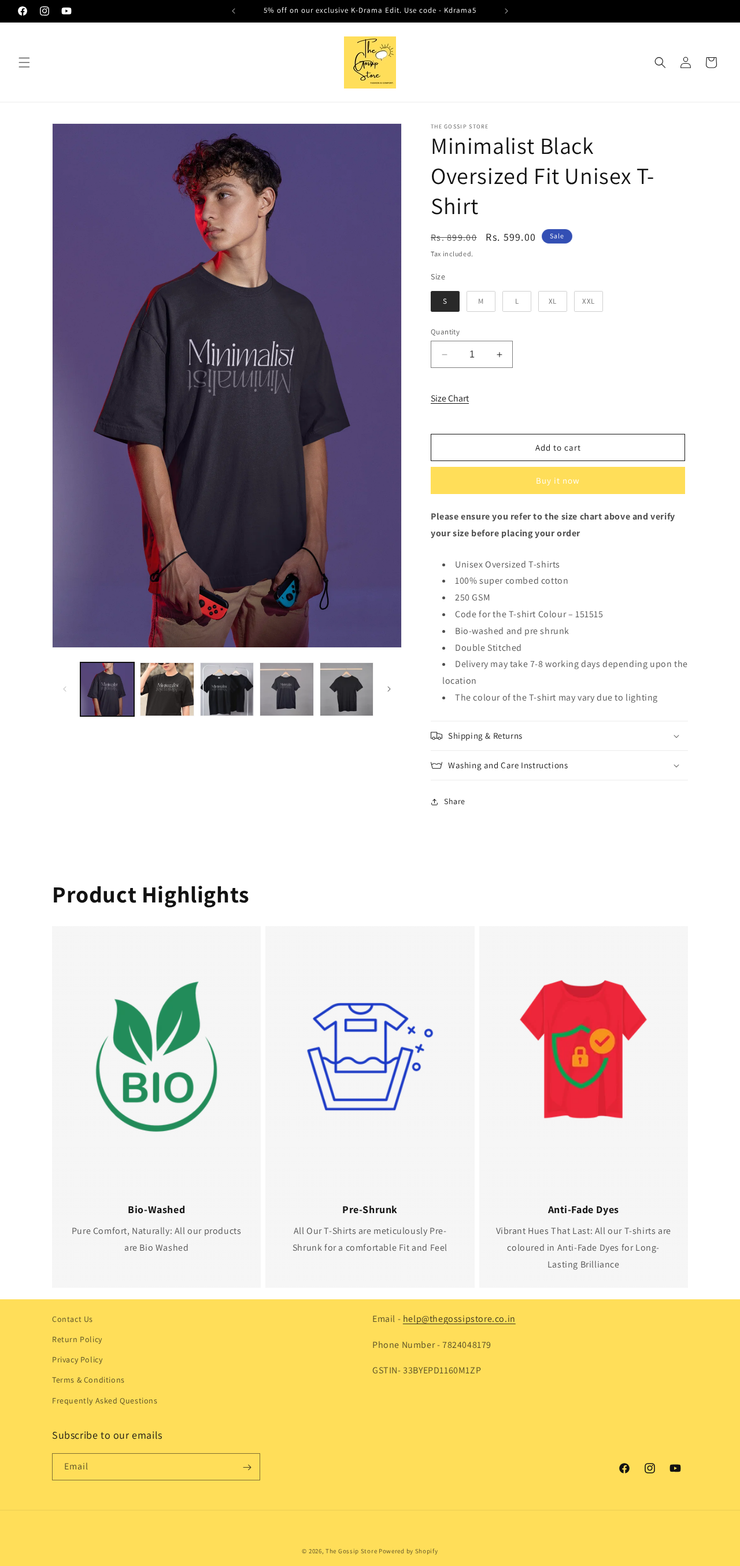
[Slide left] (64, 689)
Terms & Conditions (88, 1380)
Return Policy (77, 1339)
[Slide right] (389, 689)
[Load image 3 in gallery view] (227, 689)
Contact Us (72, 1319)
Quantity (445, 332)
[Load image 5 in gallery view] (346, 689)
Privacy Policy (77, 1360)
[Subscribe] (247, 1467)
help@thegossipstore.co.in (459, 1319)
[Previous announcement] (233, 11)
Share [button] (454, 801)
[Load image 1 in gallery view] (107, 689)
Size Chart (450, 398)
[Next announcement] (506, 11)
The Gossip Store (351, 1551)
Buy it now (558, 480)
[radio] (445, 301)
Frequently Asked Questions (105, 1400)
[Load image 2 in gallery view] (167, 689)
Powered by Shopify (408, 1551)
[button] (24, 62)
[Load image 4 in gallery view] (286, 689)
